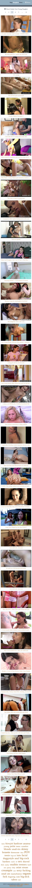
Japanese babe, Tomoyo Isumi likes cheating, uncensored (16, 691)
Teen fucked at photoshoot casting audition (16, 424)
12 (26, 12)
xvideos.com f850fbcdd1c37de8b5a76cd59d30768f (16, 404)
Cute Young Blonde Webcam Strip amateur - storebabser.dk (16, 342)
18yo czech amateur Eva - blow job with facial (16, 650)
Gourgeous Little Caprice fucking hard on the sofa (16, 218)
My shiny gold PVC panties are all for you (16, 54)
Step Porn (16, 2)
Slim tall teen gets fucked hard (16, 95)
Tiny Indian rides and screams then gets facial (16, 712)
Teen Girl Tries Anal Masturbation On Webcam (16, 465)
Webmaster (19, 885)
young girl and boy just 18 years (16, 362)
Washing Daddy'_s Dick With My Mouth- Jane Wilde (16, 794)
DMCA (26, 884)
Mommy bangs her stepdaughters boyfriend (16, 301)
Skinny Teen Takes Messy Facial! (16, 774)
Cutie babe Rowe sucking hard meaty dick (16, 136)
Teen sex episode (16, 239)
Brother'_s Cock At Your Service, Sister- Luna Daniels (16, 671)
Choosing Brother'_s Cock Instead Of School (16, 280)
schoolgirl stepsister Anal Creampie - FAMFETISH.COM (16, 33)
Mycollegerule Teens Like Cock (16, 321)
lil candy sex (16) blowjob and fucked (16, 568)
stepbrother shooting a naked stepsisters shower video (16, 445)
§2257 (21, 884)
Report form (13, 885)
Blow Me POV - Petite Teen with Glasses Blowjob (16, 609)
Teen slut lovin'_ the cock (16, 547)
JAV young (16, 75)
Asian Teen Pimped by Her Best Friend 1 (16, 527)
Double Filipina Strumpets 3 (16, 116)
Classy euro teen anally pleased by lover (16, 815)
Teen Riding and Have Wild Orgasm (16, 753)
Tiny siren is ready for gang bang (16, 198)
